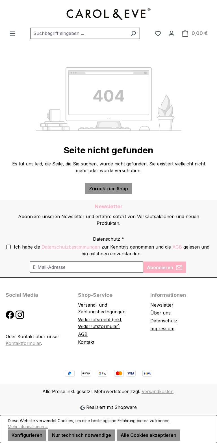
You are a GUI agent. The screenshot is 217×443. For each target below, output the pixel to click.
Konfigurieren (27, 435)
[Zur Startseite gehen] (108, 14)
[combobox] (79, 33)
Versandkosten (157, 391)
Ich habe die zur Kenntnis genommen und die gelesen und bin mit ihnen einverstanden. (111, 250)
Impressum (162, 328)
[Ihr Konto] (171, 33)
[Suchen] (133, 33)
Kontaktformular (23, 343)
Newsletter (161, 305)
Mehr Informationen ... (28, 426)
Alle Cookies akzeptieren (148, 435)
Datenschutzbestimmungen (71, 247)
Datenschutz (163, 321)
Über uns (160, 313)
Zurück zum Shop (108, 188)
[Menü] (12, 33)
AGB (177, 247)
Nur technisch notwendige (81, 435)
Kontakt (86, 342)
